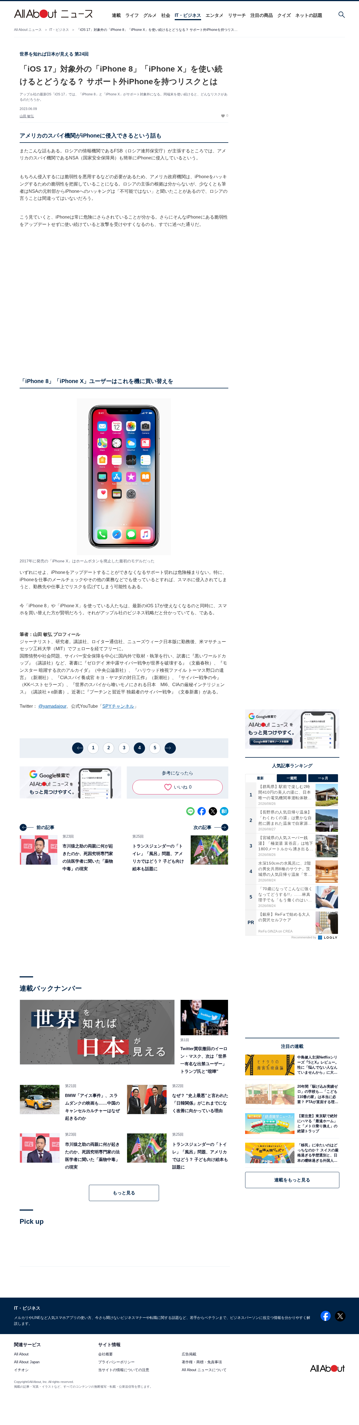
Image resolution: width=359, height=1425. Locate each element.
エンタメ (215, 15)
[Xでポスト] (213, 811)
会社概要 (105, 1354)
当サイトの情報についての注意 (123, 1370)
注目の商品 (261, 15)
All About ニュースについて (204, 1370)
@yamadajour (52, 706)
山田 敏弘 (27, 116)
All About (21, 1354)
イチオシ (21, 1370)
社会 (165, 15)
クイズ (284, 15)
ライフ (132, 15)
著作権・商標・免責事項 (202, 1362)
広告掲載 (189, 1354)
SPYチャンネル (118, 706)
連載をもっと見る (292, 1179)
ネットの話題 (308, 15)
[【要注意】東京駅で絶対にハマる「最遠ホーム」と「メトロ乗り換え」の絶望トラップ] (316, 1123)
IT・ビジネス (188, 15)
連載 (116, 15)
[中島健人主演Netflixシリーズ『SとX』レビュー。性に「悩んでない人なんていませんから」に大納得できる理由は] (316, 1065)
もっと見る (124, 1192)
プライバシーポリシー (116, 1362)
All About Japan (27, 1362)
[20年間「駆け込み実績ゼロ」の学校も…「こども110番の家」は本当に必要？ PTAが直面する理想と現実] (316, 1094)
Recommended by (304, 937)
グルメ (150, 15)
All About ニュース (28, 30)
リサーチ (237, 15)
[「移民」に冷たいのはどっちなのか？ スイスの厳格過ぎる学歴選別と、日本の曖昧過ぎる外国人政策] (316, 1153)
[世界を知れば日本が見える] (97, 1032)
